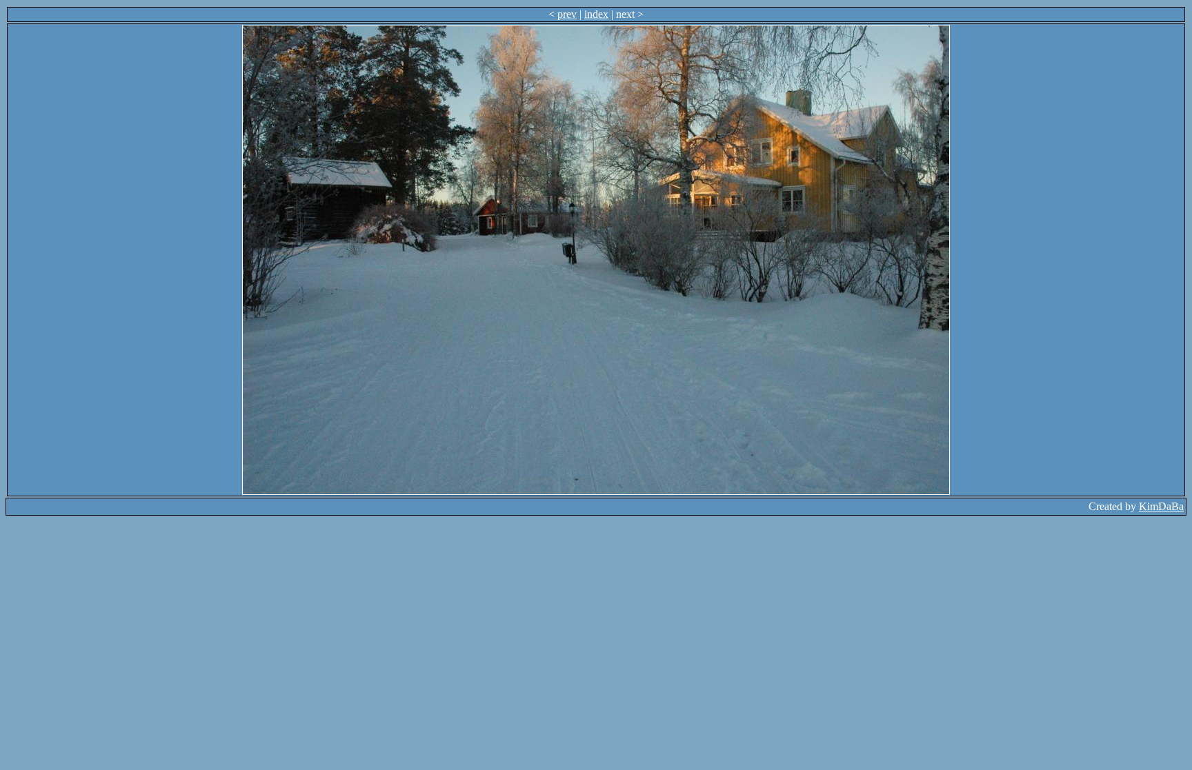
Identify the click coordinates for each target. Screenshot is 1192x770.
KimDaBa (1161, 506)
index (596, 14)
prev (567, 14)
